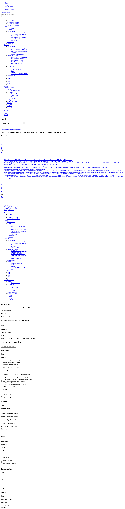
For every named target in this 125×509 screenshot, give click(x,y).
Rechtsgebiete (11, 31)
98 (1, 148)
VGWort (9, 103)
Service (9, 68)
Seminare (6, 45)
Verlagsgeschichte (12, 100)
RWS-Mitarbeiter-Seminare (18, 63)
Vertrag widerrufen (9, 210)
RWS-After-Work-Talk (8, 386)
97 (1, 146)
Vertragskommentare (6, 460)
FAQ (12, 71)
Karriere (9, 104)
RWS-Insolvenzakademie (9, 376)
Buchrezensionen (15, 90)
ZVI (8, 83)
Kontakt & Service (9, 9)
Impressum (7, 204)
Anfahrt (9, 106)
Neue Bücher (11, 28)
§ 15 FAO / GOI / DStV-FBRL (19, 74)
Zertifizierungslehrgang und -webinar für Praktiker (16, 377)
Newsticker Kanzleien (13, 22)
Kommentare (4, 441)
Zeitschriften (7, 5)
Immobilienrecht (15, 39)
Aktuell (19, 129)
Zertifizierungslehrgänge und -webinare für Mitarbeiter (17, 379)
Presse (9, 89)
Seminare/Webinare (9, 6)
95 (1, 143)
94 (1, 141)
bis (1, 396)
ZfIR (8, 81)
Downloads (14, 98)
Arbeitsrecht (14, 40)
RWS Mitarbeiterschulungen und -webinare (14, 384)
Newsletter (10, 107)
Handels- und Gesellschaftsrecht (19, 34)
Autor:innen (10, 42)
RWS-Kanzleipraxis (6, 454)
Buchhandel (10, 92)
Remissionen (14, 97)
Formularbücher (5, 457)
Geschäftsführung (12, 101)
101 (2, 152)
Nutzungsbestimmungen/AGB (12, 207)
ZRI (8, 78)
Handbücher (4, 444)
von (2, 392)
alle (3, 354)
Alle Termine (11, 66)
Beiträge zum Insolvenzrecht (8, 463)
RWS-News (10, 20)
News (5, 2)
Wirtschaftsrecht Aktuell (13, 25)
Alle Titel (9, 29)
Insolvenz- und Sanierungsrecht (19, 32)
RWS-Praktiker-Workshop (9, 383)
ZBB (8, 80)
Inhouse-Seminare (16, 64)
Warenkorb (10, 43)
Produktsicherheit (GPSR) (11, 208)
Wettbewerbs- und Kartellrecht (10, 367)
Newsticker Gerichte (13, 23)
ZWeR (9, 84)
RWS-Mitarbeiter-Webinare (18, 61)
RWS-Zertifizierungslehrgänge (19, 57)
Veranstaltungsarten (12, 55)
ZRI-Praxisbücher (5, 450)
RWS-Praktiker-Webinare (18, 60)
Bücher (6, 3)
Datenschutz (7, 205)
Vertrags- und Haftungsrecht (18, 37)
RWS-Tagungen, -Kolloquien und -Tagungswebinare (16, 374)
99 (1, 149)
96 (1, 145)
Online (6, 8)
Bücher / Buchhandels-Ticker (19, 93)
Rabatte (13, 72)
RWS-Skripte (4, 447)
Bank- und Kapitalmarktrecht (19, 36)
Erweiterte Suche (5, 12)
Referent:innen (11, 75)
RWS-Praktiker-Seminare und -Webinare (13, 381)
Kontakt (6, 110)
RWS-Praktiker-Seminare (17, 58)
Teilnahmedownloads (16, 69)
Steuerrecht (14, 52)
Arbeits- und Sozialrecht (17, 54)
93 (1, 140)
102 (2, 154)
